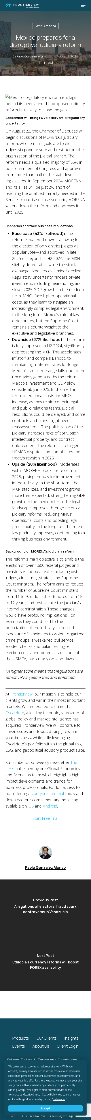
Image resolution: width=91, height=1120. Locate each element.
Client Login (67, 1046)
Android (50, 806)
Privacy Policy (19, 1060)
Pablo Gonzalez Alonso (32, 56)
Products (20, 1038)
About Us (40, 1046)
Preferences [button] (59, 1099)
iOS (31, 806)
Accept (45, 1108)
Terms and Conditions (57, 1060)
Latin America (45, 26)
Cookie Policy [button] (49, 1094)
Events (18, 1046)
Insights (71, 1038)
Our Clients (46, 1038)
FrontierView (21, 694)
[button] (83, 5)
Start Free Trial (45, 818)
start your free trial (47, 793)
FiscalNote (15, 712)
